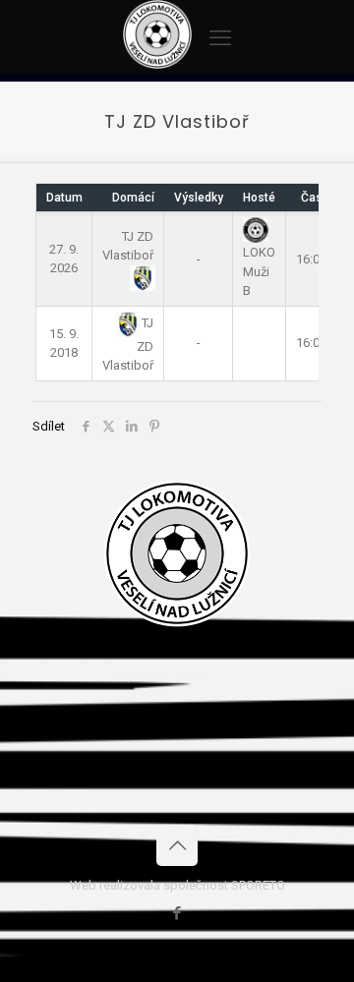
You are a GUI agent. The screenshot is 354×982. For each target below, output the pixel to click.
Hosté (259, 197)
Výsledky (198, 197)
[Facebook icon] (177, 913)
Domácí (133, 197)
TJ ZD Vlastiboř (127, 246)
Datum (64, 197)
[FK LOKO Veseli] (157, 64)
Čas (312, 197)
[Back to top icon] (177, 845)
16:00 (311, 259)
